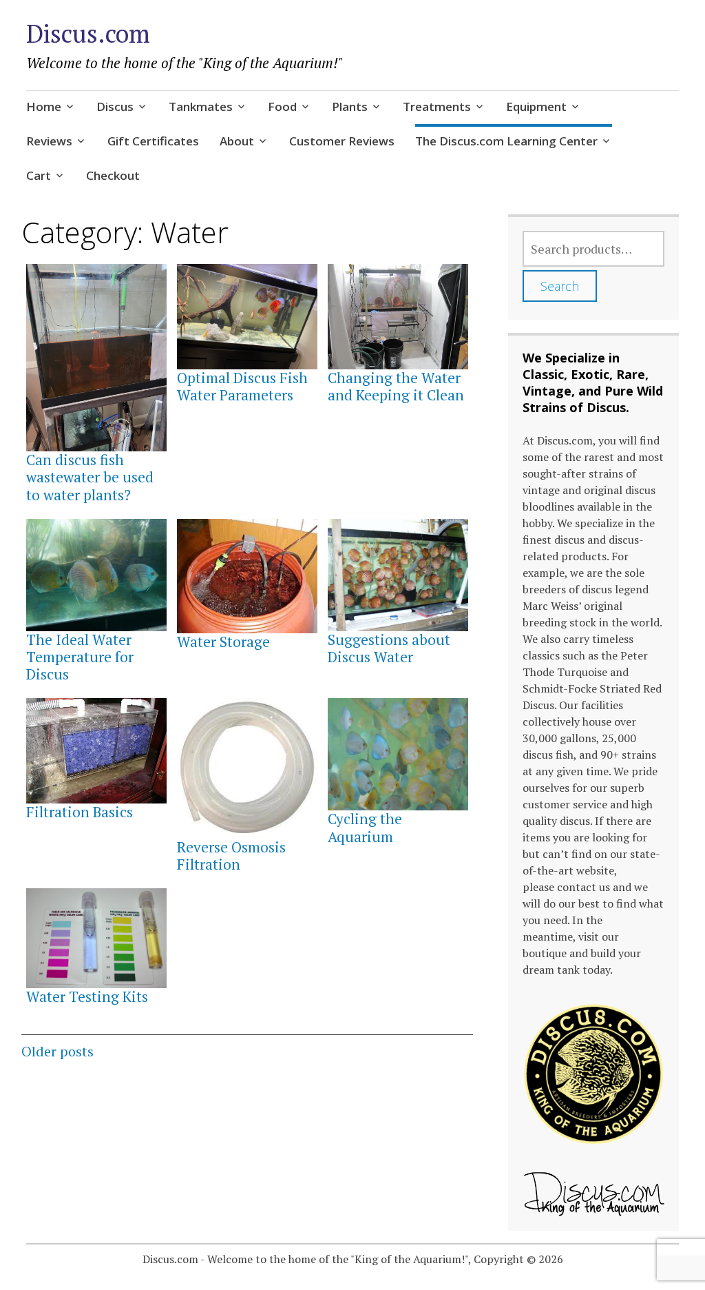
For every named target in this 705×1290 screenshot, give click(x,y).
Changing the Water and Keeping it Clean (396, 386)
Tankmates (201, 106)
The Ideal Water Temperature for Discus (80, 657)
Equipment (536, 106)
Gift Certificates (153, 141)
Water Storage (223, 641)
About (237, 141)
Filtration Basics (79, 811)
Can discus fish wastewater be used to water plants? (90, 477)
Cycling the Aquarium (365, 827)
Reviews (49, 141)
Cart (38, 175)
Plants (350, 106)
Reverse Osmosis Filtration (231, 855)
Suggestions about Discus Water (389, 648)
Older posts (57, 1051)
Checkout (113, 175)
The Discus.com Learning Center (506, 141)
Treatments (437, 106)
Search (559, 286)
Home (43, 106)
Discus (115, 106)
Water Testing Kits (87, 996)
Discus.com (88, 33)
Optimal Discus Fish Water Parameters (242, 386)
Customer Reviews (341, 141)
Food (282, 106)
